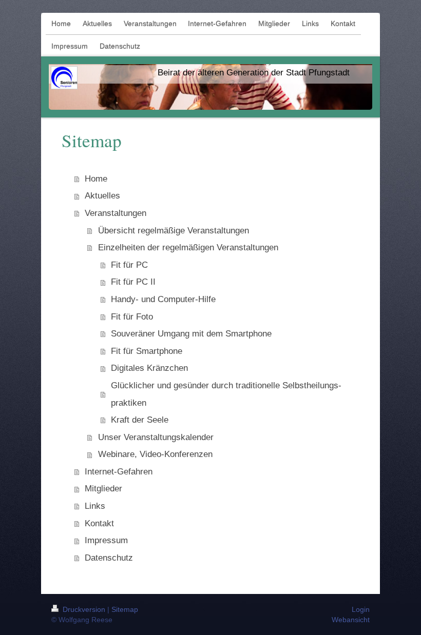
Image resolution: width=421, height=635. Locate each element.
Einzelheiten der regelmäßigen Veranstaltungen (188, 247)
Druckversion (84, 609)
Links (95, 506)
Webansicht (351, 620)
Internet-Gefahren (118, 472)
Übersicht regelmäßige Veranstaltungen (173, 230)
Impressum (106, 540)
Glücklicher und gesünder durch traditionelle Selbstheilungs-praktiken (226, 394)
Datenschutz (109, 558)
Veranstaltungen (115, 213)
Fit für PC (129, 265)
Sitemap (124, 609)
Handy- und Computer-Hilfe (163, 299)
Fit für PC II (133, 282)
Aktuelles (102, 196)
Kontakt (99, 523)
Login (361, 609)
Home (96, 179)
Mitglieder (103, 488)
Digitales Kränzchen (149, 368)
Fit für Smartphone (146, 351)
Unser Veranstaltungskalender (156, 437)
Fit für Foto (132, 317)
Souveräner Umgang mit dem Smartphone (191, 334)
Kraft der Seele (139, 420)
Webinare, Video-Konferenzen (155, 454)
